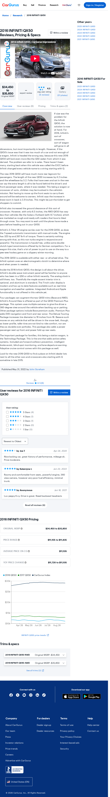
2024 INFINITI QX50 (86, 29)
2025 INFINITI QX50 (86, 26)
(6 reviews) (44, 95)
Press (8, 736)
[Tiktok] (44, 696)
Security (64, 748)
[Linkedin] (37, 696)
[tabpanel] (35, 449)
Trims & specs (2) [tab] (59, 106)
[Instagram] (30, 696)
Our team (10, 731)
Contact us (93, 731)
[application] (35, 600)
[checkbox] (7, 412)
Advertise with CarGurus (18, 760)
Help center (93, 725)
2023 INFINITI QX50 (86, 33)
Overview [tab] (7, 106)
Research (18, 15)
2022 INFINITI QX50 (86, 36)
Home (5, 15)
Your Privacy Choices (70, 736)
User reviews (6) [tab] (25, 106)
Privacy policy (67, 731)
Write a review (60, 32)
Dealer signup (44, 725)
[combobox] (18, 781)
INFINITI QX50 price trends (33, 635)
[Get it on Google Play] (92, 697)
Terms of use (66, 725)
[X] (17, 696)
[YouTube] (24, 696)
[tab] (35, 381)
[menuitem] (25, 5)
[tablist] (35, 106)
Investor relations (14, 742)
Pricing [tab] (41, 106)
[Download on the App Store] (71, 697)
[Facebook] (11, 696)
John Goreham (37, 369)
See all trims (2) (33, 670)
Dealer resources (45, 731)
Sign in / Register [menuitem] (95, 5)
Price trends (11, 748)
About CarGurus (13, 725)
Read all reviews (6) (35, 505)
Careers (9, 754)
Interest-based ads (69, 742)
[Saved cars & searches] (79, 5)
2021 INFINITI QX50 (86, 39)
